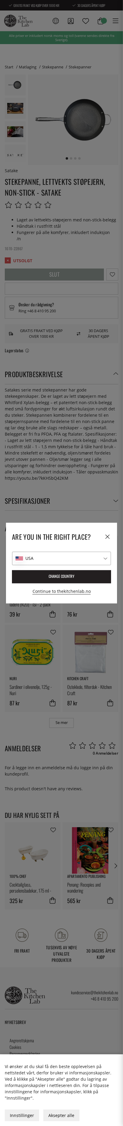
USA (29, 558)
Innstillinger (22, 1115)
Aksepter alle (61, 1115)
